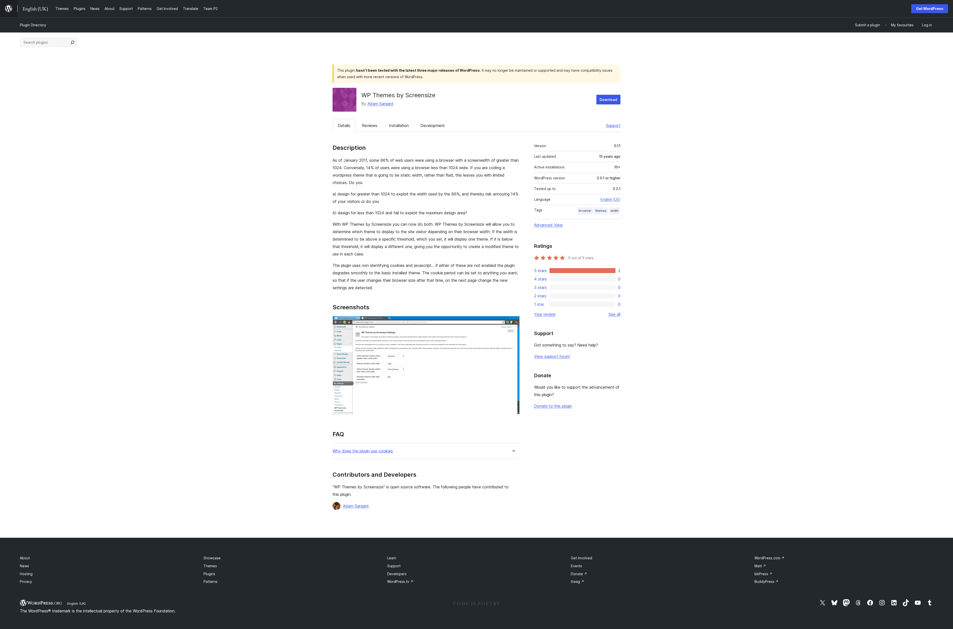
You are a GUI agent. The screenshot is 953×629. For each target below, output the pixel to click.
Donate (579, 574)
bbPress (763, 574)
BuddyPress (766, 581)
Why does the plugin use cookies (363, 451)
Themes (210, 566)
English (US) (610, 199)
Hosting (26, 574)
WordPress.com (769, 558)
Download (608, 99)
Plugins (209, 574)
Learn (391, 558)
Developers (397, 574)
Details (344, 125)
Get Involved (581, 558)
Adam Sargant (380, 103)
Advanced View (548, 224)
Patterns (210, 581)
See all (614, 314)
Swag (577, 581)
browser (585, 211)
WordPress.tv (400, 581)
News (24, 566)
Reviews (369, 125)
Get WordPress (929, 8)
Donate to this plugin (553, 406)
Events (576, 566)
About (25, 558)
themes (601, 211)
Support (613, 125)
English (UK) (76, 603)
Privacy (26, 581)
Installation (399, 125)
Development (432, 125)
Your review (544, 314)
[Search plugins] (72, 42)
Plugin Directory (33, 25)
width (614, 211)
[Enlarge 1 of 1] (513, 322)
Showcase (212, 558)
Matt (760, 566)
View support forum (552, 356)
